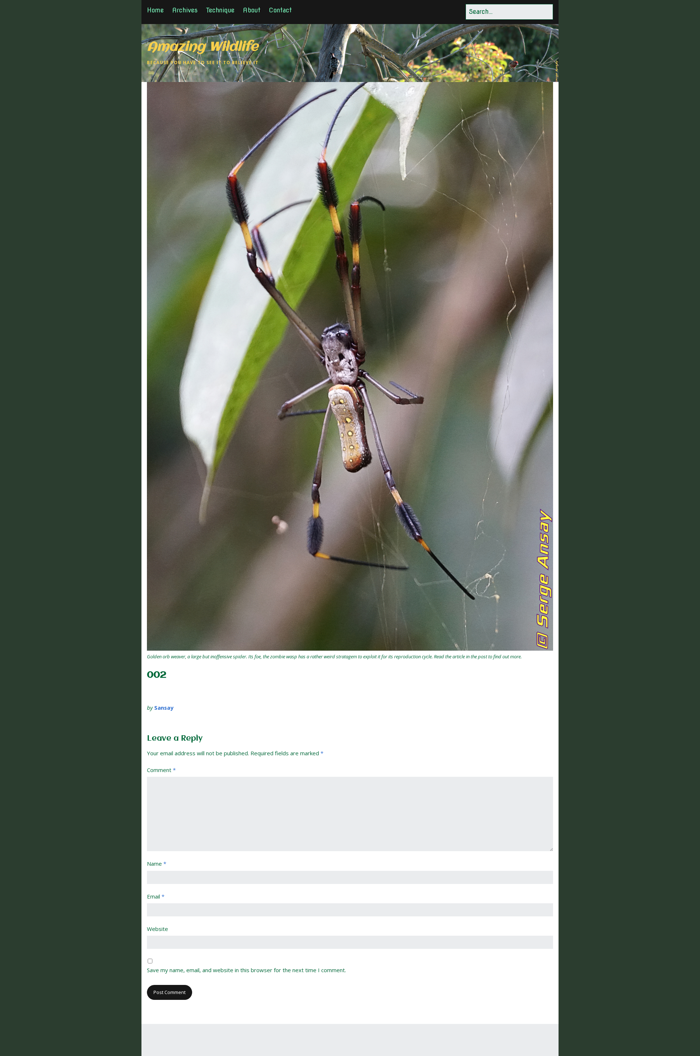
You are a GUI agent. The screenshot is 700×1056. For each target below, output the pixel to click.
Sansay (164, 707)
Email (155, 896)
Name (156, 863)
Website (157, 928)
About (251, 10)
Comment (161, 770)
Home (155, 10)
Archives (185, 10)
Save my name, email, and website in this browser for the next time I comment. (246, 970)
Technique (220, 10)
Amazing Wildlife (202, 47)
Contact (280, 10)
